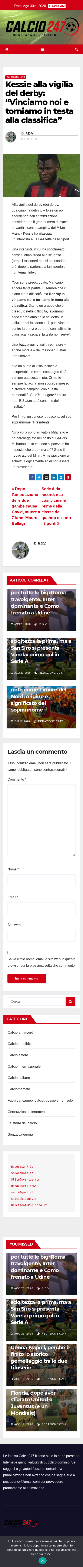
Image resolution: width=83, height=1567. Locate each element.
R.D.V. (30, 133)
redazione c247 (51, 672)
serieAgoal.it (22, 1192)
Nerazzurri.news (24, 1186)
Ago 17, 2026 (23, 1424)
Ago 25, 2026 (23, 1288)
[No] (78, 1551)
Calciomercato (19, 1089)
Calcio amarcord (20, 1032)
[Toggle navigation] (42, 49)
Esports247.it (22, 1166)
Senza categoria (20, 1134)
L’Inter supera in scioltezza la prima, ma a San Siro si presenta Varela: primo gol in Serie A (41, 647)
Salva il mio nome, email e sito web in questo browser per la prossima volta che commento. (41, 962)
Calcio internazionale (24, 1066)
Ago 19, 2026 (23, 1379)
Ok (42, 1560)
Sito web (14, 925)
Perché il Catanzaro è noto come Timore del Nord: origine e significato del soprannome (38, 696)
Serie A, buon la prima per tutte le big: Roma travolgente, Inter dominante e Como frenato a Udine (38, 599)
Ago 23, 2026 (23, 1333)
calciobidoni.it (24, 1198)
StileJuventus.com (25, 1179)
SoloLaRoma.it (22, 1173)
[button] (76, 49)
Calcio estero (18, 1055)
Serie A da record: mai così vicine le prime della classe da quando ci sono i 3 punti (56, 506)
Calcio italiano (16, 77)
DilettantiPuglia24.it (29, 1205)
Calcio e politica (20, 1044)
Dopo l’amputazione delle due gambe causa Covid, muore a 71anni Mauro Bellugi (26, 506)
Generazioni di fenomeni (27, 1112)
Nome (13, 869)
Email (12, 897)
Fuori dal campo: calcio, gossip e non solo (40, 1100)
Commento (16, 779)
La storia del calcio (22, 1123)
